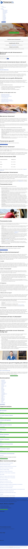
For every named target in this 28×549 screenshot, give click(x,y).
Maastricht (3, 398)
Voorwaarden (25, 546)
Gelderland (4, 13)
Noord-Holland (5, 10)
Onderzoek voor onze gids (4, 545)
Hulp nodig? (2, 537)
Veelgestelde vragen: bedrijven (4, 536)
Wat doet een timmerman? (5, 94)
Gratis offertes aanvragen (4, 458)
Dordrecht (3, 399)
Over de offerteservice (3, 543)
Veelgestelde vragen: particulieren (5, 535)
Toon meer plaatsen (2, 404)
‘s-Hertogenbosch (4, 393)
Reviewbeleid (18, 547)
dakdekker (16, 232)
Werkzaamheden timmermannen (6, 96)
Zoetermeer (3, 396)
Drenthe (1, 513)
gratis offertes (14, 45)
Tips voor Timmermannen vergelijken (5, 538)
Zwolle (2, 395)
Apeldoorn (3, 394)
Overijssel (1, 518)
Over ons (4, 7)
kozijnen (7, 239)
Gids (2, 8)
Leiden (2, 397)
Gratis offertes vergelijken (14, 32)
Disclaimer (1, 547)
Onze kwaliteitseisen (3, 544)
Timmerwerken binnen (4, 97)
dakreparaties (17, 231)
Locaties (2, 9)
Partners (5, 547)
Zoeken (8, 58)
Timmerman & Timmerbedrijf (4, 546)
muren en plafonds (21, 304)
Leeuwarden (3, 402)
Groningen (1, 517)
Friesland (1, 515)
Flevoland (1, 514)
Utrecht (4, 14)
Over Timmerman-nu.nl (3, 542)
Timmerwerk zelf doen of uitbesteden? (7, 100)
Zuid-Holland (5, 11)
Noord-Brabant (5, 12)
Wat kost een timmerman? (5, 95)
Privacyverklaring (19, 546)
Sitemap (15, 546)
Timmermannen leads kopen (4, 529)
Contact (1, 534)
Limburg (4, 15)
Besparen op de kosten (5, 101)
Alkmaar (2, 400)
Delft (2, 401)
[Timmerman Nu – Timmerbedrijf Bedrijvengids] (7, 3)
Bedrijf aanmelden (3, 530)
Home (2, 6)
